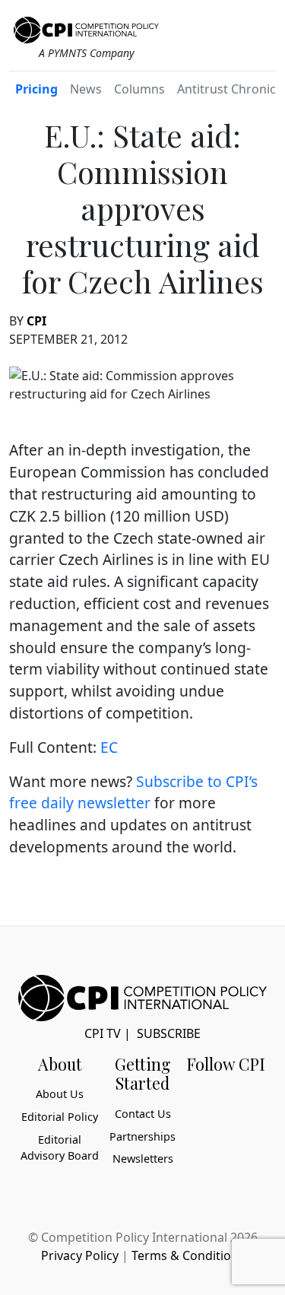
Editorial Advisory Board (60, 1147)
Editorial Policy (59, 1116)
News (86, 89)
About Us (60, 1094)
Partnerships (142, 1136)
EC (109, 747)
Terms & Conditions (188, 1255)
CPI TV (102, 1033)
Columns (139, 89)
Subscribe (169, 1033)
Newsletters (142, 1158)
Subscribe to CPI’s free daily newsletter (133, 792)
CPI (36, 321)
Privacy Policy (80, 1255)
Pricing (36, 89)
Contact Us (143, 1113)
